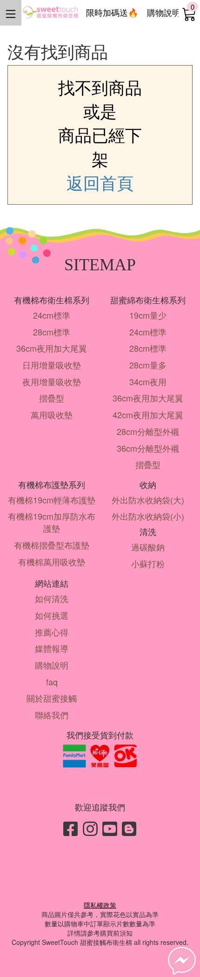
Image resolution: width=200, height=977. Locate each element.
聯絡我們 (51, 715)
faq (52, 682)
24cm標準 (51, 315)
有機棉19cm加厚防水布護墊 (51, 522)
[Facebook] (70, 828)
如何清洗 (51, 598)
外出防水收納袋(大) (148, 500)
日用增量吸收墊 (51, 365)
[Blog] (129, 828)
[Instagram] (90, 828)
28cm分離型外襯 (148, 431)
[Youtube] (109, 828)
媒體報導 (51, 648)
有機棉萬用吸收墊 (51, 561)
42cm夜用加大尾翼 (148, 414)
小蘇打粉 (148, 563)
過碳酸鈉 (148, 547)
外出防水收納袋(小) (148, 516)
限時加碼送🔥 (112, 12)
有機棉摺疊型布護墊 (51, 545)
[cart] (189, 13)
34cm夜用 (148, 381)
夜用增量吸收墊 (51, 381)
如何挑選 (51, 615)
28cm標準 (51, 332)
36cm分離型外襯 (148, 448)
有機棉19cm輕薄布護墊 (51, 500)
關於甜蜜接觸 (52, 698)
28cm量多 (148, 365)
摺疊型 (51, 398)
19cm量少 (148, 315)
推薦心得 (51, 632)
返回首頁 (100, 182)
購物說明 (163, 12)
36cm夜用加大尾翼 (51, 348)
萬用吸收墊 (52, 414)
